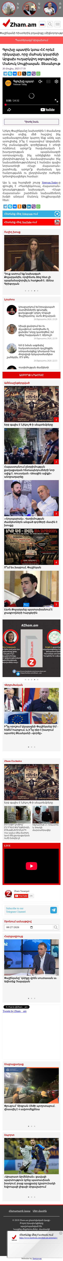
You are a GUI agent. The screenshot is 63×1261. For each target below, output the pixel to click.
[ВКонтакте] (15, 74)
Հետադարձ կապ (19, 1211)
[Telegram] (5, 74)
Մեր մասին (40, 1211)
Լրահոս (9, 299)
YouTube (27, 222)
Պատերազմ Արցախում (31, 40)
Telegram (27, 214)
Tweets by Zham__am (14, 1011)
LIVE (7, 846)
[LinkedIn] (29, 74)
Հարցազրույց (13, 936)
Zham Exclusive (13, 761)
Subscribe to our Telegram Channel (16, 910)
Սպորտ (9, 1135)
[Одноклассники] (19, 74)
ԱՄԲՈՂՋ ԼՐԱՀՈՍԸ (31, 375)
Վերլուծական (13, 685)
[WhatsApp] (38, 74)
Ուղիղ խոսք (12, 232)
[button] (7, 261)
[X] (24, 74)
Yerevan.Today (50, 182)
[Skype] (10, 74)
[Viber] (34, 74)
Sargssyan (37, 1258)
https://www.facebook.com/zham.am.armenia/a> (38, 1238)
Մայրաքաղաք (14, 1064)
